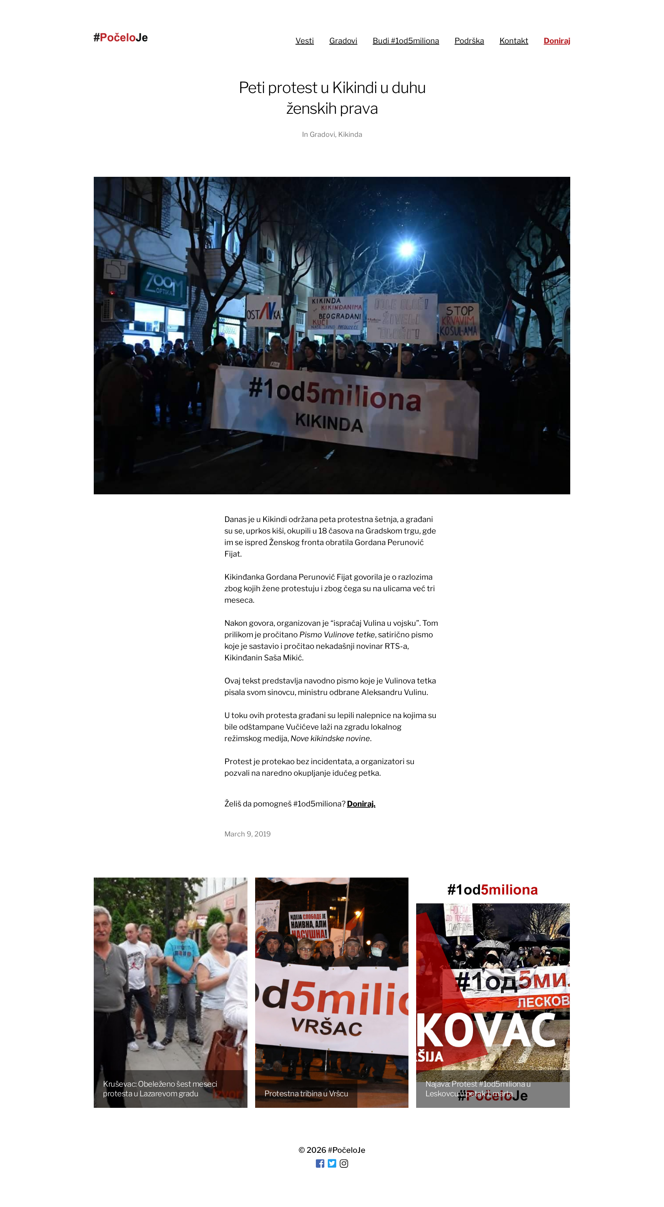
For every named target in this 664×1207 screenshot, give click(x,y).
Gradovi (343, 40)
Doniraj (557, 40)
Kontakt (514, 40)
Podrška (469, 40)
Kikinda (350, 134)
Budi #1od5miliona (406, 40)
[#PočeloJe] (121, 37)
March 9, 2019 (247, 834)
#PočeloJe (346, 1150)
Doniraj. (361, 803)
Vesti (304, 40)
